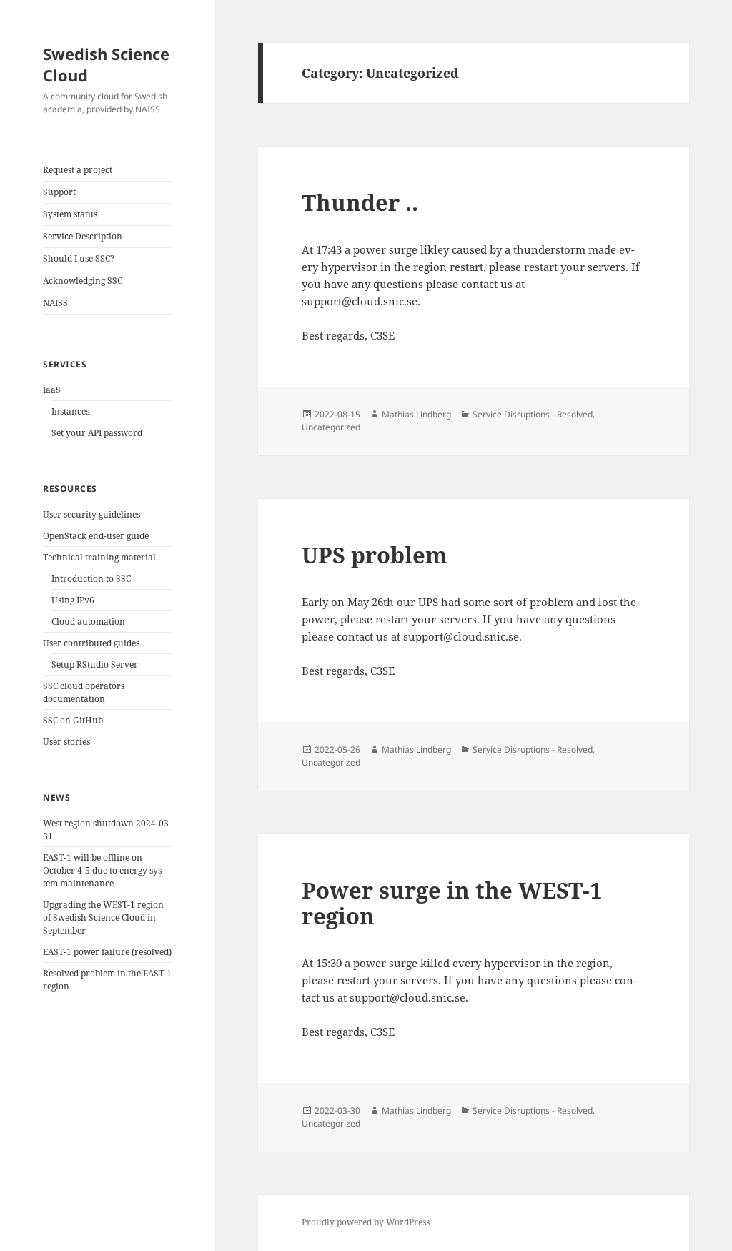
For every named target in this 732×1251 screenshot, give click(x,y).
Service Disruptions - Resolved (533, 414)
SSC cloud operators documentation (83, 692)
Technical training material (99, 557)
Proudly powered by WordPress (366, 1222)
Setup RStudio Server (94, 664)
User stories (66, 742)
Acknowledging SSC (82, 281)
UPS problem (374, 555)
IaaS (52, 390)
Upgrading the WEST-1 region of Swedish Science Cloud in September (103, 917)
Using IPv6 (72, 600)
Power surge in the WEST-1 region (452, 903)
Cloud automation (88, 621)
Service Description (82, 236)
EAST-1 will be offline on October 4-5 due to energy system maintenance (103, 870)
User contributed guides (91, 643)
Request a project (77, 170)
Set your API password (96, 433)
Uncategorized (331, 427)
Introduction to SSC (91, 579)
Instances (70, 411)
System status (70, 214)
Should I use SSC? (78, 258)
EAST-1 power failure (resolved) (107, 952)
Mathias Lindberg (416, 414)
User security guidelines (91, 514)
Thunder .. (360, 202)
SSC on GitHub (73, 720)
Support (59, 192)
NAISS (55, 303)
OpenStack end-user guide (96, 536)
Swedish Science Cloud (106, 64)
